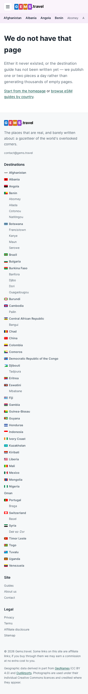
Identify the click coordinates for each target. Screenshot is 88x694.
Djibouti (14, 365)
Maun (13, 242)
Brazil (13, 254)
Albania (31, 18)
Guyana (14, 418)
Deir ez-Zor (17, 531)
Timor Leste (17, 538)
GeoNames (62, 668)
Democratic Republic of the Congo (33, 358)
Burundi (14, 299)
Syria (12, 525)
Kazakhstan (17, 445)
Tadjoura (15, 371)
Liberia (14, 459)
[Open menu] (8, 6)
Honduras (16, 425)
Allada (13, 205)
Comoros (15, 352)
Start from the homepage (25, 91)
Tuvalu (14, 552)
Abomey (72, 18)
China (13, 338)
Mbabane (15, 391)
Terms (8, 623)
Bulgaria (15, 261)
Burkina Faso (18, 268)
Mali (12, 466)
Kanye (13, 235)
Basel (12, 518)
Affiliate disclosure (16, 629)
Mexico (14, 472)
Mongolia (15, 479)
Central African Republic (26, 318)
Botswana (16, 224)
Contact (9, 597)
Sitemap (9, 635)
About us (10, 591)
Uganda (14, 559)
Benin (59, 18)
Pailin (12, 312)
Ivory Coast (17, 438)
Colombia (16, 345)
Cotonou (15, 211)
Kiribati (14, 452)
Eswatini (15, 385)
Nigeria (14, 486)
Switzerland (17, 513)
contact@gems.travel (18, 153)
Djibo (12, 280)
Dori (12, 286)
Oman (8, 493)
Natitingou (16, 217)
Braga (13, 506)
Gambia (14, 404)
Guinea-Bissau (19, 411)
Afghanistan (12, 18)
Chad (13, 331)
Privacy (9, 617)
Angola (46, 18)
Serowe (14, 247)
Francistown (17, 229)
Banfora (14, 274)
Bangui (13, 324)
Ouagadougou (19, 292)
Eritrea (14, 378)
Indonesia (16, 432)
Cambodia (16, 305)
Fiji (11, 397)
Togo (12, 545)
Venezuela (16, 565)
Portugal (15, 500)
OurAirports (24, 673)
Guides (9, 585)
